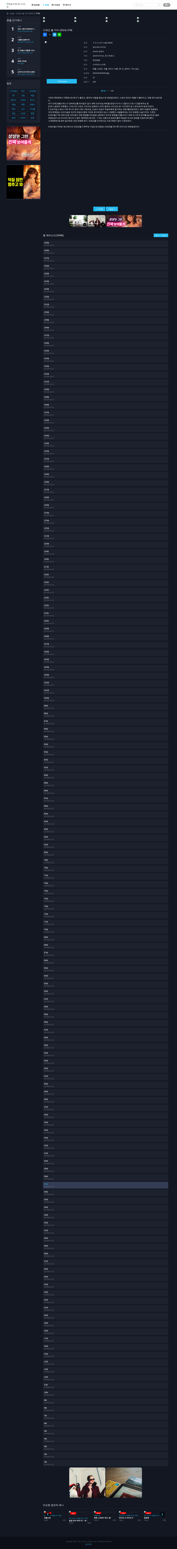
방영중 (36, 5)
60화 (49, 1008)
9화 (49, 1401)
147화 (49, 336)
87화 (49, 799)
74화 (49, 900)
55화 (49, 1046)
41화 (49, 1154)
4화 (49, 1440)
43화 (49, 1139)
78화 (49, 869)
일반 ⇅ (164, 235)
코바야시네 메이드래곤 (26, 72)
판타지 (23, 42)
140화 (49, 390)
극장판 (57, 5)
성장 (32, 118)
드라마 (23, 118)
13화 (49, 1370)
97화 (49, 722)
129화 (49, 475)
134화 (49, 437)
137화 (49, 413)
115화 (49, 583)
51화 (49, 1077)
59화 (49, 1015)
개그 (31, 53)
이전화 (100, 209)
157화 (49, 259)
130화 (49, 467)
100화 (49, 699)
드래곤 (28, 74)
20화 (49, 1316)
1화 (49, 1463)
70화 (49, 930)
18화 (49, 1332)
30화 (49, 1239)
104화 (49, 668)
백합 (32, 96)
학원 (23, 53)
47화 (49, 1108)
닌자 (23, 109)
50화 (49, 1085)
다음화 (110, 209)
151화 (49, 305)
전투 (27, 31)
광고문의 (88, 1544)
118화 (49, 560)
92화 (49, 761)
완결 (47, 5)
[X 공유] (50, 35)
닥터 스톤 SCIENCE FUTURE (27, 29)
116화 (49, 576)
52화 (49, 1069)
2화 (49, 1455)
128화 (49, 483)
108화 (49, 637)
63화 (49, 984)
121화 (49, 537)
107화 (49, 645)
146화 (49, 344)
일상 (23, 74)
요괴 (56, 1515)
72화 (49, 915)
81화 (49, 846)
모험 (24, 31)
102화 (49, 684)
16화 (49, 1347)
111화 (49, 614)
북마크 (68, 5)
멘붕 (33, 42)
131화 (49, 460)
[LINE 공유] (59, 35)
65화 (49, 969)
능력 (13, 118)
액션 (21, 31)
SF (18, 31)
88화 (49, 792)
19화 (49, 1324)
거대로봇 (32, 91)
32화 (49, 1224)
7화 (49, 1417)
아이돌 (32, 109)
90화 (49, 776)
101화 (49, 691)
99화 (49, 707)
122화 (49, 529)
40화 (49, 1162)
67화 (49, 954)
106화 (49, 653)
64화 (49, 977)
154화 (49, 282)
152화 (49, 298)
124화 (49, 514)
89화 (49, 784)
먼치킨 (82, 1518)
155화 (49, 275)
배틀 (53, 1515)
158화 (49, 251)
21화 (49, 1309)
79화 (49, 861)
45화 (49, 1123)
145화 (49, 352)
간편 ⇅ (157, 235)
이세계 (23, 100)
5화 (49, 1432)
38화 (49, 1177)
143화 (49, 367)
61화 (49, 1000)
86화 (49, 807)
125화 (49, 506)
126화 (49, 498)
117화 (49, 568)
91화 (49, 768)
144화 (49, 359)
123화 (49, 522)
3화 (49, 1447)
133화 (49, 444)
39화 (49, 1170)
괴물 (59, 1515)
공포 (30, 42)
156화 (49, 267)
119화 (49, 552)
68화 (49, 946)
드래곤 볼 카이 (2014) (25, 13)
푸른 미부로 (22, 61)
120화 (49, 545)
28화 (49, 1255)
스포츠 (23, 113)
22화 (49, 1301)
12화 (49, 1378)
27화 (49, 1262)
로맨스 (28, 53)
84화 (49, 822)
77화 (49, 876)
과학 (31, 31)
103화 (49, 676)
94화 (49, 745)
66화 (49, 961)
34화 (49, 1208)
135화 (49, 429)
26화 (49, 1270)
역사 (19, 63)
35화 (49, 1201)
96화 (49, 730)
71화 (49, 923)
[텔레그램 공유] (54, 35)
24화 (49, 1285)
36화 (49, 1193)
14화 (49, 1363)
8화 (49, 1409)
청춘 (22, 63)
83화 (49, 830)
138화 (49, 406)
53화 (49, 1062)
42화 (49, 1147)
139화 (49, 398)
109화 (49, 630)
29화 (49, 1247)
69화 (49, 938)
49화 (49, 1092)
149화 (49, 321)
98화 (49, 714)
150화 (49, 313)
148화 (49, 329)
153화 (49, 290)
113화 (49, 599)
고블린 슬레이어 (24, 40)
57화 (49, 1031)
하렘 (13, 104)
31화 (49, 1231)
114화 (49, 591)
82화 (49, 838)
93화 (49, 753)
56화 (49, 1038)
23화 (49, 1293)
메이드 (32, 74)
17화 (49, 1339)
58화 (49, 1023)
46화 (49, 1116)
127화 (49, 491)
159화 (49, 244)
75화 (49, 892)
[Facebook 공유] (45, 35)
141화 (49, 383)
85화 (49, 815)
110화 (49, 622)
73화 (49, 907)
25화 (49, 1278)
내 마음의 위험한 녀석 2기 (27, 50)
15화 (49, 1355)
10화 (49, 1393)
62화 (49, 992)
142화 (49, 375)
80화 (49, 853)
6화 (49, 1424)
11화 (49, 1386)
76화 (49, 884)
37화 (49, 1185)
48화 (49, 1100)
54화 (49, 1054)
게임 (13, 113)
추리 (23, 91)
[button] (162, 1514)
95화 (49, 738)
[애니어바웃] (16, 4)
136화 (49, 421)
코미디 (20, 53)
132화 (49, 452)
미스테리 (13, 91)
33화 (49, 1216)
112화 (49, 606)
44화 (49, 1131)
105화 (49, 660)
